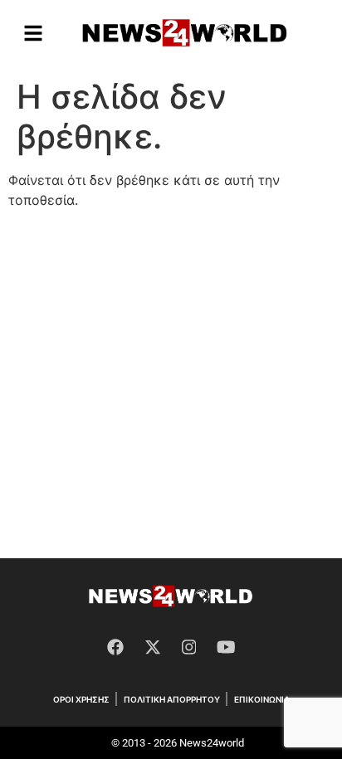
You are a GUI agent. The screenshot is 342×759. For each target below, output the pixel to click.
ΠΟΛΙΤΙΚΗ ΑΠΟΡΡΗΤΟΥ (172, 699)
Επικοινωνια (262, 699)
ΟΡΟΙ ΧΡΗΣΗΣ (81, 699)
